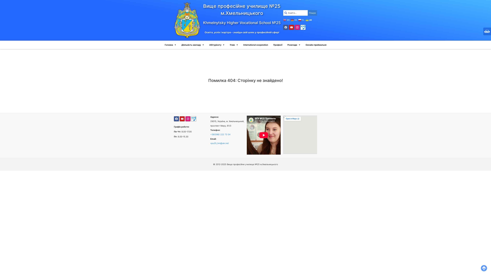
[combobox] (295, 13)
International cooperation (255, 45)
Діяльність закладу (191, 45)
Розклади (292, 45)
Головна (169, 45)
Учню (232, 45)
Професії (277, 45)
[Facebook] (285, 27)
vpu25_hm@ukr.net (219, 143)
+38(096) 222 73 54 (220, 134)
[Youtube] (291, 27)
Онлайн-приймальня (316, 45)
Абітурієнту (215, 45)
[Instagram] (297, 27)
